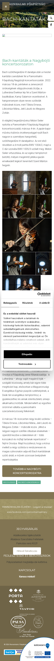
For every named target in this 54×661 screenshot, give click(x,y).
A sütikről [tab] (44, 303)
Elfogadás (27, 354)
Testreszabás (25, 364)
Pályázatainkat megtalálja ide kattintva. (27, 562)
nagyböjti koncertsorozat (29, 482)
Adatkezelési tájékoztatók (27, 535)
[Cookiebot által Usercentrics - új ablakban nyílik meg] (38, 294)
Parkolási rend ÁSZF (27, 543)
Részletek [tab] (27, 303)
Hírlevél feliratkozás (27, 551)
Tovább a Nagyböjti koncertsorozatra (27, 471)
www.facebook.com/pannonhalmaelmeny (27, 512)
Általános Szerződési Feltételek (27, 539)
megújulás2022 (9, 482)
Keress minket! (27, 576)
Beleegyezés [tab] (10, 303)
